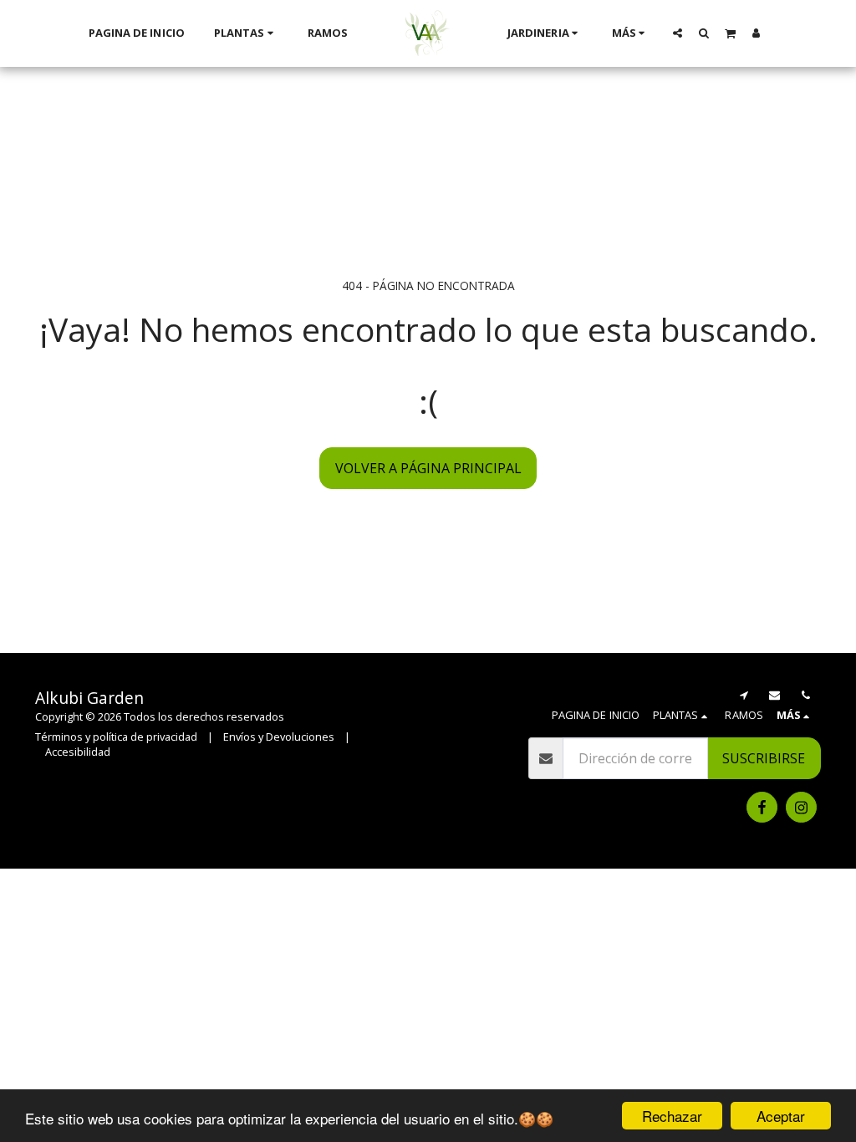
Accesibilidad (77, 751)
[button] (677, 32)
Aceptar (781, 1115)
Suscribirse (763, 758)
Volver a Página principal (428, 468)
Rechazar (672, 1115)
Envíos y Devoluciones (278, 736)
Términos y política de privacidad (116, 736)
